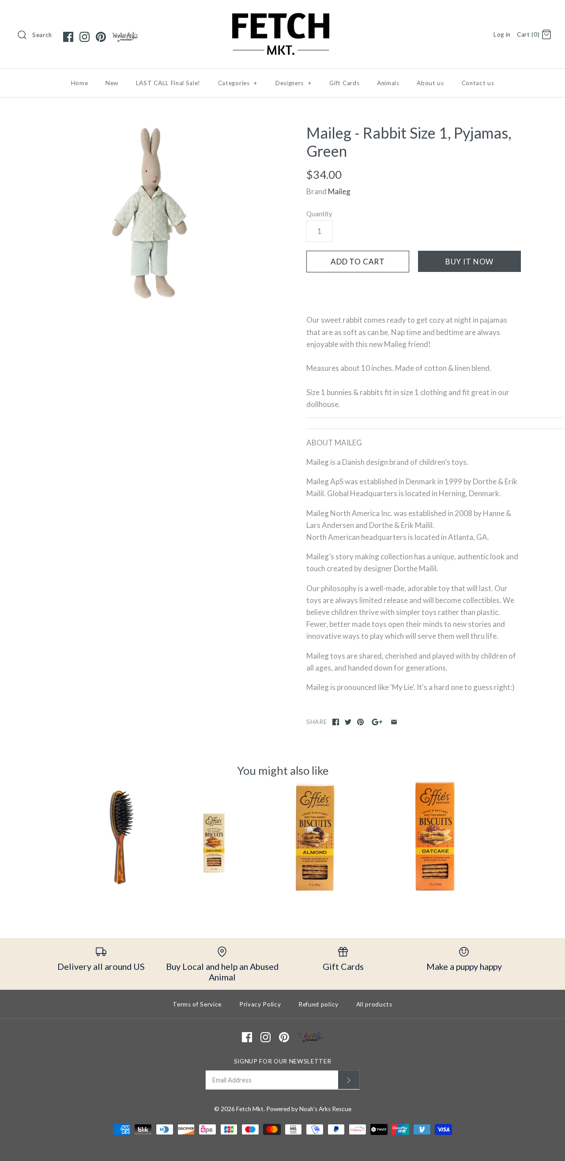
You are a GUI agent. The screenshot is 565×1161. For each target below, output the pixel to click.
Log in (502, 34)
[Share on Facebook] (335, 722)
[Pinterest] (101, 37)
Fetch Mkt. (250, 1108)
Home (79, 83)
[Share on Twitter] (348, 722)
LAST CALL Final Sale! (168, 83)
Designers (293, 83)
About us (430, 83)
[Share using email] (394, 722)
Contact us (478, 83)
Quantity (319, 214)
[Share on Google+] (377, 722)
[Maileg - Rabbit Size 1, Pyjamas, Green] (151, 213)
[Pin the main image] (360, 722)
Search (42, 34)
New (111, 83)
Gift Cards (344, 83)
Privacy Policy (260, 1004)
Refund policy (318, 1004)
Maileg (339, 191)
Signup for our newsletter (282, 1061)
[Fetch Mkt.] (282, 14)
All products (374, 1004)
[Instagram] (84, 37)
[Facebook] (68, 37)
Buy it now (469, 261)
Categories (238, 83)
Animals (388, 83)
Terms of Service (197, 1004)
